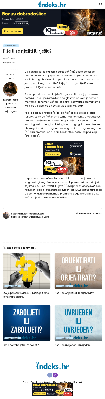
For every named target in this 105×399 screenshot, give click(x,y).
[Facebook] (49, 375)
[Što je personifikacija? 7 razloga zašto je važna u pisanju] (26, 271)
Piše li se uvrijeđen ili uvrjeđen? (73, 345)
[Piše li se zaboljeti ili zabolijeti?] (26, 323)
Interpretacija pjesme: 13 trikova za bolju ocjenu (10, 105)
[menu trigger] (5, 4)
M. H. (13, 58)
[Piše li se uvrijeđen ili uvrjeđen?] (78, 323)
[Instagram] (55, 375)
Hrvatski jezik (11, 46)
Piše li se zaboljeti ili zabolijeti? (21, 345)
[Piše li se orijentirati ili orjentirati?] (78, 271)
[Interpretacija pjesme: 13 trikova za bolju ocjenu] (10, 89)
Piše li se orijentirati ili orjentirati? (74, 293)
